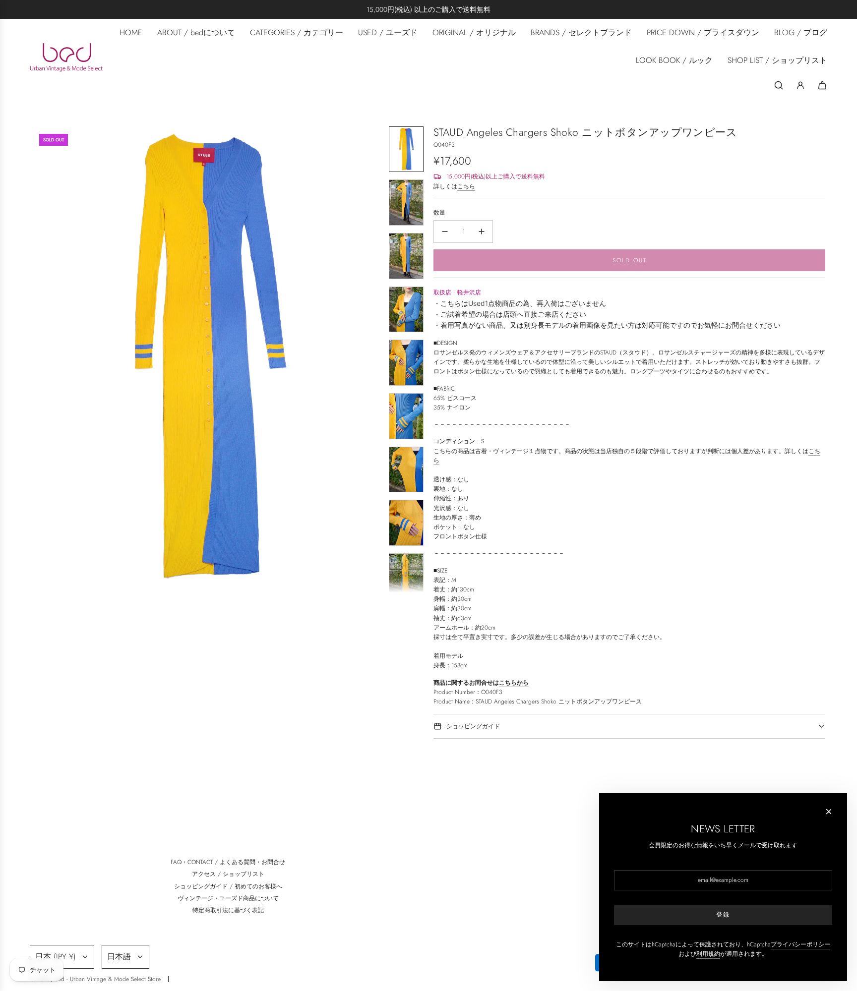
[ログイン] (800, 85)
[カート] (822, 85)
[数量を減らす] (445, 231)
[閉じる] (829, 811)
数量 (439, 212)
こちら (466, 186)
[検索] (779, 85)
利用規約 (708, 953)
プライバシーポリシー (800, 944)
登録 (723, 914)
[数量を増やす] (481, 231)
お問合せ (739, 325)
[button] (40, 359)
